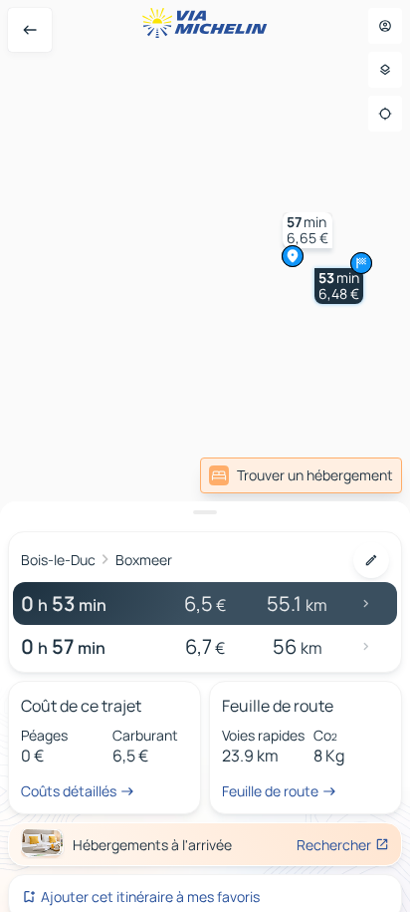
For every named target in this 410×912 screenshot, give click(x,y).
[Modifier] (371, 560)
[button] (338, 286)
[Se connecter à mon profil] (385, 26)
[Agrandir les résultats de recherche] (205, 512)
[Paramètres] (385, 70)
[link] (301, 475)
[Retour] (30, 30)
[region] (205, 456)
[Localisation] (385, 114)
